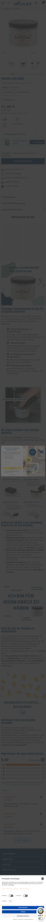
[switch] (40, 918)
